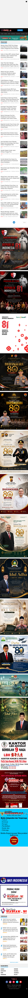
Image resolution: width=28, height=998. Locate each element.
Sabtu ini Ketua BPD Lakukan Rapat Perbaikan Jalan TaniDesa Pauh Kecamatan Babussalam (10, 55)
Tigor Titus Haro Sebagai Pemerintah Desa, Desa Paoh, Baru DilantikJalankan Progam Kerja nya (10, 64)
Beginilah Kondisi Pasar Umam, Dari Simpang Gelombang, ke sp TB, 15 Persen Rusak (10, 125)
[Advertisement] (14, 14)
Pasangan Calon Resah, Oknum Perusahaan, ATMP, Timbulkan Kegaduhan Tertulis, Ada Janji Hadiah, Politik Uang (9, 108)
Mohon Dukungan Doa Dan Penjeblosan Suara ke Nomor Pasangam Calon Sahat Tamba (9, 117)
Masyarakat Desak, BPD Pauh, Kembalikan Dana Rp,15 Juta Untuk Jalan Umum (10, 90)
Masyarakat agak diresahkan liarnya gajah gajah (10, 168)
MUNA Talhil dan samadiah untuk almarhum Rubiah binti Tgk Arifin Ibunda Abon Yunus (10, 929)
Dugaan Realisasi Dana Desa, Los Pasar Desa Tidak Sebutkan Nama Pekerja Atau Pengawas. (9, 187)
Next (24, 222)
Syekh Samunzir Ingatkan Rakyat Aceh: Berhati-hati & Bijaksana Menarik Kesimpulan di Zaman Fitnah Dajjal (11, 921)
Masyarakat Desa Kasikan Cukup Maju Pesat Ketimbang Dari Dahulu (10, 133)
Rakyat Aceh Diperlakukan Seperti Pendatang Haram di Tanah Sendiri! (10, 947)
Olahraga (18, 33)
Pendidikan (3, 974)
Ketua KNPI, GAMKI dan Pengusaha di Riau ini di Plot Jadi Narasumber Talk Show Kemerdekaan (10, 204)
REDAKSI (9, 985)
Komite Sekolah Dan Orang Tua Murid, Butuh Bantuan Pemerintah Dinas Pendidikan (9, 160)
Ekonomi (23, 33)
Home (2, 33)
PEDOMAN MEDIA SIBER (16, 985)
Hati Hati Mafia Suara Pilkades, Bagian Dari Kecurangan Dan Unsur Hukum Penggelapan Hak (10, 143)
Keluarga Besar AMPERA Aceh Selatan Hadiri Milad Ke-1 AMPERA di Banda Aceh (10, 938)
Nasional (13, 33)
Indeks (5, 33)
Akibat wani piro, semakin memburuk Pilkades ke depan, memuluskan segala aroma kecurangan (8, 73)
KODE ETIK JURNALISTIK (12, 986)
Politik (15, 974)
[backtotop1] (27, 989)
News (9, 33)
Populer (20, 30)
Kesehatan (3, 970)
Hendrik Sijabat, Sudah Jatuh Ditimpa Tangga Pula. (8, 151)
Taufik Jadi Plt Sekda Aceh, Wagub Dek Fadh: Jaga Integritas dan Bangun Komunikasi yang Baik (10, 955)
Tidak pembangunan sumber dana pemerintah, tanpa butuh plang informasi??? (9, 195)
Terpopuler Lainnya (14, 962)
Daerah (2, 969)
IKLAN (19, 986)
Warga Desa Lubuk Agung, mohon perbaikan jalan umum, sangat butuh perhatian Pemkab (10, 178)
